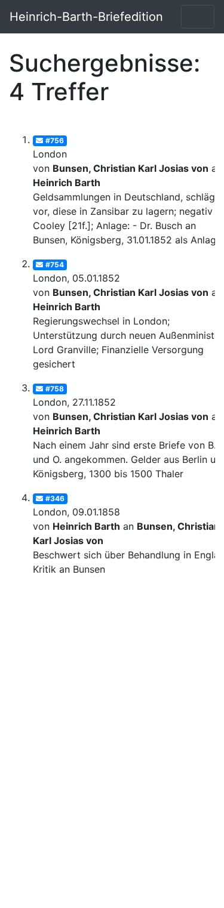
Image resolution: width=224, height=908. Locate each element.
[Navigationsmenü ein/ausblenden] (197, 17)
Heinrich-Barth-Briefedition (86, 17)
